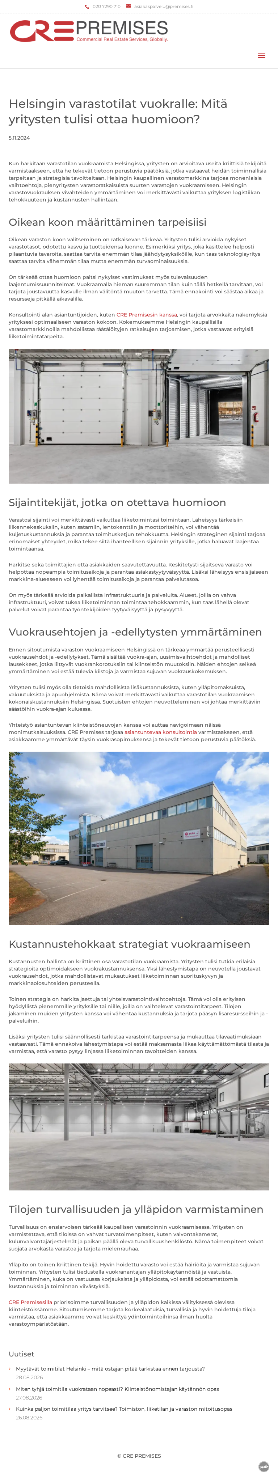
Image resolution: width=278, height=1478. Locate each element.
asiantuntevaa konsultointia (161, 732)
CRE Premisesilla (30, 1302)
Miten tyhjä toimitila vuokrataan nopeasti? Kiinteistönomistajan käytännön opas (117, 1389)
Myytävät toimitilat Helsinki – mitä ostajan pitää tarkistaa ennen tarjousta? (110, 1369)
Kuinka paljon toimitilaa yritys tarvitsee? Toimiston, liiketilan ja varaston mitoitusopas (124, 1409)
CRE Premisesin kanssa (147, 314)
